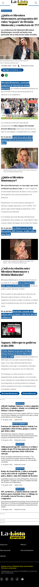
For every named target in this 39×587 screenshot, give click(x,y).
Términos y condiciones (8, 568)
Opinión (3, 556)
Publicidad (15, 566)
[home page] (19, 535)
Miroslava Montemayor (10, 393)
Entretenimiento (6, 11)
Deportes (20, 403)
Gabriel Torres (18, 420)
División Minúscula (29, 393)
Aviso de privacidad (26, 566)
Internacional (5, 550)
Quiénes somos (6, 566)
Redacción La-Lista (19, 440)
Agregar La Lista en (11, 70)
